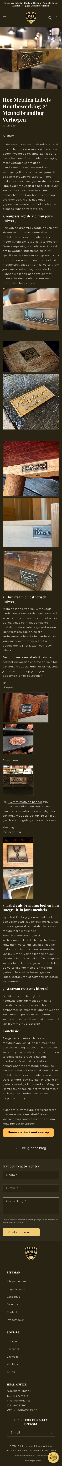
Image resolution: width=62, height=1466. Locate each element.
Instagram (13, 1341)
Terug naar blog (33, 1148)
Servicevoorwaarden (23, 1455)
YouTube (12, 1364)
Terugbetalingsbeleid (28, 1450)
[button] (4, 18)
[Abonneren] (51, 1433)
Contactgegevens (33, 1461)
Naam (11, 1175)
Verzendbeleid (44, 1455)
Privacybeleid (49, 1450)
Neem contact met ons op (28, 1132)
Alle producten (16, 1281)
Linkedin (12, 1356)
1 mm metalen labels (22, 657)
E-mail (12, 1188)
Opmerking (16, 1201)
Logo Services (16, 1289)
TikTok (11, 1372)
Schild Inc (23, 1446)
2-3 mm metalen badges (25, 801)
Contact (12, 1312)
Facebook (13, 1349)
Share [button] (10, 135)
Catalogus (13, 1296)
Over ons (13, 1304)
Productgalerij (16, 1319)
